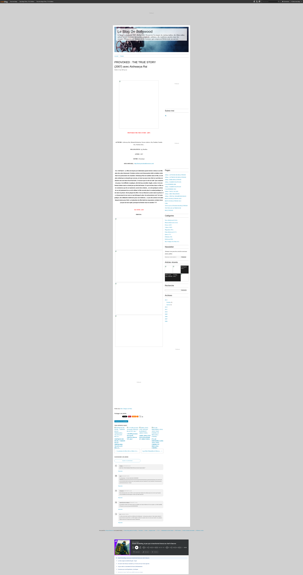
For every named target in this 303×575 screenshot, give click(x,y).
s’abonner (137, 552)
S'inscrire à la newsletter (121, 421)
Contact (122, 56)
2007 (166, 319)
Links (166, 203)
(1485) (168, 227)
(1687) (168, 225)
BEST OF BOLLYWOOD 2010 (173, 198)
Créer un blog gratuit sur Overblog (130, 530)
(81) (172, 241)
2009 (166, 314)
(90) (168, 237)
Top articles (141, 530)
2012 (166, 307)
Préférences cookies (200, 530)
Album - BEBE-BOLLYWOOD (173, 179)
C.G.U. (158, 530)
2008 (166, 316)
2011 (166, 309)
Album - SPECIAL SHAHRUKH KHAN (175, 196)
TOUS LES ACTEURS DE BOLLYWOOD (176, 205)
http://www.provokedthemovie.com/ (144, 163)
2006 (166, 321)
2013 (166, 300)
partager (147, 552)
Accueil (116, 56)
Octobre (168, 302)
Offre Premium (178, 530)
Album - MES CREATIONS (172, 194)
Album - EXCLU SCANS (171, 191)
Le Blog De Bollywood (135, 32)
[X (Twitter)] (257, 1)
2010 (166, 312)
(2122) (171, 222)
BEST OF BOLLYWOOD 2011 (173, 201)
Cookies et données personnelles (188, 530)
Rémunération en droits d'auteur (167, 530)
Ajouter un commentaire (127, 460)
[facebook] (254, 1)
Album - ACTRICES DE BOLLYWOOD (175, 177)
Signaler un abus (152, 530)
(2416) (171, 220)
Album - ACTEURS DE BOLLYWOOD (175, 175)
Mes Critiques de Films (126, 408)
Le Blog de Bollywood (109, 530)
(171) (168, 234)
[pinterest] (259, 1)
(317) (171, 232)
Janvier (168, 304)
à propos (156, 552)
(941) (169, 229)
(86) (169, 239)
